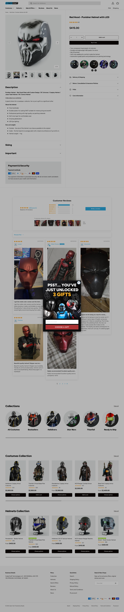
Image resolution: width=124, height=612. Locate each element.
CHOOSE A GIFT (62, 327)
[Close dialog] (78, 282)
